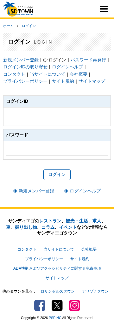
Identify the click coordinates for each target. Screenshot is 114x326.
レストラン (50, 220)
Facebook (39, 305)
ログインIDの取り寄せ (25, 66)
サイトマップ (92, 81)
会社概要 (78, 74)
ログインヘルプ (67, 66)
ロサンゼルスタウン (58, 291)
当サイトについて (47, 74)
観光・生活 (77, 220)
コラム (48, 227)
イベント (68, 227)
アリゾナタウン (95, 291)
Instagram (74, 305)
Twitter (57, 305)
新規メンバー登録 (21, 59)
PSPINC (55, 318)
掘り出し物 (26, 227)
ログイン (29, 26)
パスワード (17, 134)
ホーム (8, 26)
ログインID (17, 101)
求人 (96, 220)
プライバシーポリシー (25, 81)
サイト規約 (63, 81)
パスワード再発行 (88, 59)
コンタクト (14, 74)
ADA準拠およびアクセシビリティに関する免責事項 (57, 268)
